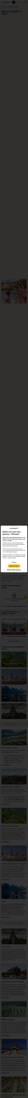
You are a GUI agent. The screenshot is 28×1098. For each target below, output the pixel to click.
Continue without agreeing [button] (14, 570)
